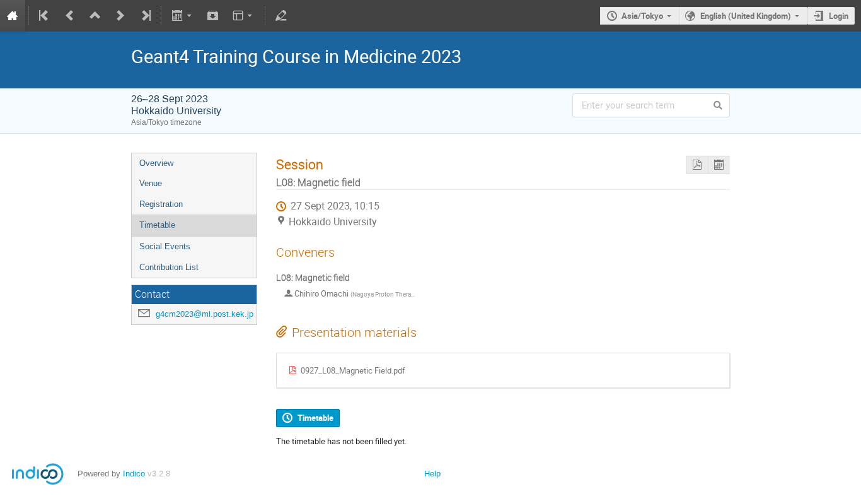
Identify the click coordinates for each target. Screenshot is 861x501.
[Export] (182, 16)
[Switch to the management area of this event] (281, 16)
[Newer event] (120, 16)
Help (432, 473)
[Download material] (213, 16)
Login (838, 15)
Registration (161, 204)
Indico (134, 473)
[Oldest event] (44, 16)
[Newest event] (145, 16)
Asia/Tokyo (642, 15)
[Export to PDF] (697, 165)
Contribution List (169, 267)
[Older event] (70, 16)
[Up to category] (95, 16)
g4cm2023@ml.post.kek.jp (204, 314)
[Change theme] (244, 16)
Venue (150, 183)
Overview (156, 163)
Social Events (164, 246)
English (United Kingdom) (745, 15)
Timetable (157, 225)
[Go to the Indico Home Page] (12, 16)
